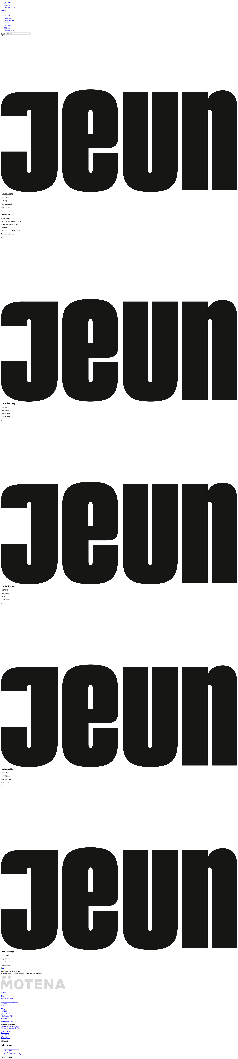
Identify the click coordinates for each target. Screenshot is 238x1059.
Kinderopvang (5, 997)
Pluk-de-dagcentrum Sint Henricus (11, 1026)
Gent (2, 1005)
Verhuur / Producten (7, 1015)
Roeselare (4, 1003)
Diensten (7, 15)
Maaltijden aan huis (6, 1016)
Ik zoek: (3, 33)
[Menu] (1, 12)
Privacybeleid (8, 1050)
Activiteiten (7, 17)
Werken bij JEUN (9, 7)
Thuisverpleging (5, 1013)
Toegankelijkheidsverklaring (12, 1054)
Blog (5, 4)
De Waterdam (5, 1033)
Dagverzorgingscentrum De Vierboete (12, 1028)
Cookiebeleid (8, 1052)
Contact (6, 22)
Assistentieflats (5, 1018)
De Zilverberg (5, 1034)
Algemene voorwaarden (11, 1049)
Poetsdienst (4, 1010)
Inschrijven (7, 18)
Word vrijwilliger (9, 20)
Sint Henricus (5, 1036)
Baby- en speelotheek (7, 998)
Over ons (7, 5)
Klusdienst (4, 1011)
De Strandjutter (5, 1038)
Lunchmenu (8, 2)
